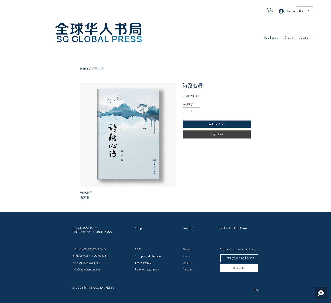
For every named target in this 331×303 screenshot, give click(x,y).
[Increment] (197, 111)
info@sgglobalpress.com (87, 269)
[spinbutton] (191, 111)
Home (84, 69)
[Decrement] (185, 111)
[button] (270, 11)
